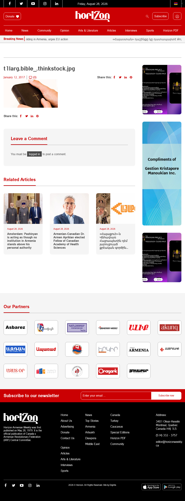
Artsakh (90, 432)
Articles (111, 30)
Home (8, 30)
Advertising (67, 426)
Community (44, 30)
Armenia (90, 426)
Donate (10, 16)
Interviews (131, 30)
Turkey (114, 420)
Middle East (92, 444)
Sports (150, 30)
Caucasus (116, 426)
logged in (34, 154)
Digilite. (113, 485)
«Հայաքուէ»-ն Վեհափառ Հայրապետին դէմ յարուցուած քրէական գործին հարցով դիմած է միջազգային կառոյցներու (113, 240)
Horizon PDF (170, 30)
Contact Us (67, 438)
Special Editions (120, 432)
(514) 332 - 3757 (166, 435)
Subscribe (160, 16)
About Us (66, 420)
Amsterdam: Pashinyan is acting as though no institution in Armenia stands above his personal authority (22, 240)
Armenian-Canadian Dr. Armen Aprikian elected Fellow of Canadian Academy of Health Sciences (69, 240)
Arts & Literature (88, 30)
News (24, 30)
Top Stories (92, 420)
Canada (115, 415)
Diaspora (90, 438)
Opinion (64, 30)
